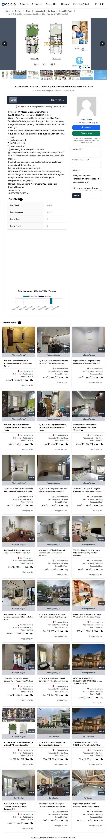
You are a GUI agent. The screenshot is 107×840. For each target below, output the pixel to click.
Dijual (28, 11)
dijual (22, 4)
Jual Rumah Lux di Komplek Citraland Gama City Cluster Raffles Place (18, 617)
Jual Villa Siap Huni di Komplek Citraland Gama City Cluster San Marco (17, 427)
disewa (35, 4)
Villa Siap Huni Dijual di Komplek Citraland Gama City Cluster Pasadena (52, 553)
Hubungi (65, 4)
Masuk (98, 4)
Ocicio (43, 837)
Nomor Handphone (80, 160)
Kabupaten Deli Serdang (45, 11)
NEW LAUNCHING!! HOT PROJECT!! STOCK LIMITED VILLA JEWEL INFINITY (87, 681)
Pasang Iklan (51, 4)
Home (8, 11)
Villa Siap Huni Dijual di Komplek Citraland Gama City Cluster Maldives (86, 553)
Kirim (76, 196)
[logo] (9, 4)
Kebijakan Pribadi (81, 4)
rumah (13, 100)
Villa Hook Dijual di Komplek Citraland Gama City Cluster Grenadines (85, 427)
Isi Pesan (76, 170)
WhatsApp (87, 133)
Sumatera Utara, (24, 107)
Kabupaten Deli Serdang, (42, 107)
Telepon (87, 127)
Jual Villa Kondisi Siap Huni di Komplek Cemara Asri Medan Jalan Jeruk (18, 363)
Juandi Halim (86, 119)
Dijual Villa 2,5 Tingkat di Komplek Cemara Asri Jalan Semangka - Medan (52, 427)
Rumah (18, 11)
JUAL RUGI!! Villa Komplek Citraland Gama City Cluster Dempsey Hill (15, 806)
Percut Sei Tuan (65, 11)
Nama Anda (77, 149)
